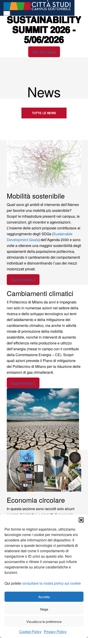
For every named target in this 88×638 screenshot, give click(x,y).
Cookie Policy (30, 631)
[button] (81, 520)
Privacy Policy (55, 631)
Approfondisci (23, 280)
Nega (44, 609)
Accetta (44, 596)
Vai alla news (44, 52)
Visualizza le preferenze (44, 621)
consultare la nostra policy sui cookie (51, 583)
